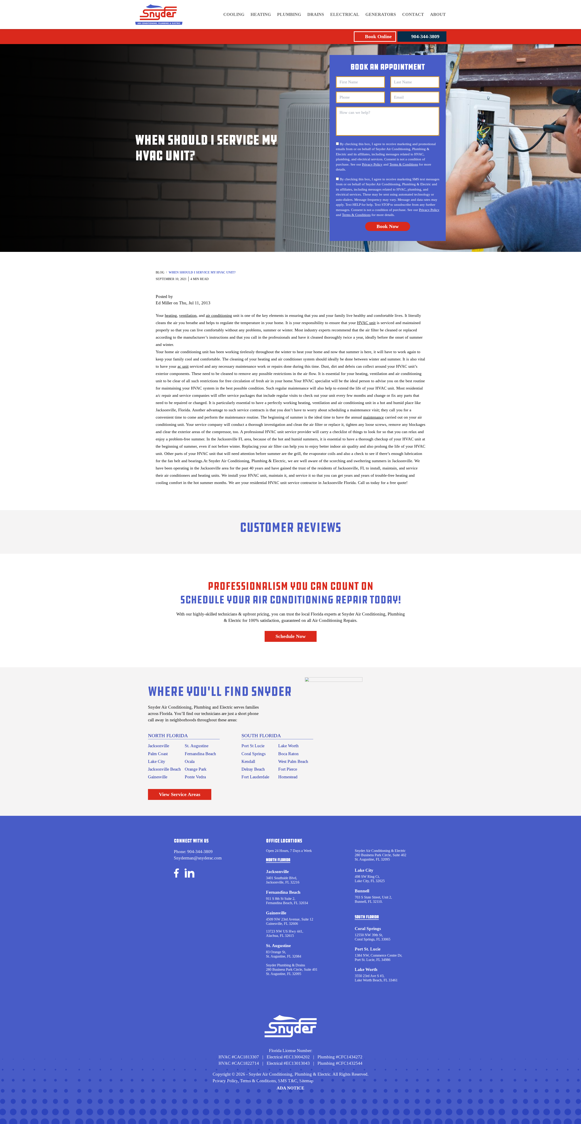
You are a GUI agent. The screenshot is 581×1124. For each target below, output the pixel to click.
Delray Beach (253, 769)
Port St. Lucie (367, 949)
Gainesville (157, 776)
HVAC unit (366, 322)
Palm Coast (158, 753)
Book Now (388, 226)
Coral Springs (253, 753)
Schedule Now (291, 636)
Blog (160, 272)
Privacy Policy (372, 164)
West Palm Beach (293, 761)
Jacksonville (158, 745)
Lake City (156, 761)
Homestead (288, 776)
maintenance (373, 417)
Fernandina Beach (200, 753)
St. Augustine (196, 745)
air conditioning (219, 315)
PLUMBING (289, 14)
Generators (380, 14)
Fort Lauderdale (255, 776)
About (438, 14)
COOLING (233, 14)
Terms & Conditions (403, 164)
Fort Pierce (287, 769)
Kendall (248, 761)
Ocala (189, 761)
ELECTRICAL (344, 14)
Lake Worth (288, 745)
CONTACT (413, 14)
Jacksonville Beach (164, 769)
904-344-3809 (425, 36)
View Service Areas (179, 794)
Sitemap (306, 1080)
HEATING (261, 14)
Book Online (378, 36)
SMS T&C (287, 1080)
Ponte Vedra (195, 776)
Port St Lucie (252, 745)
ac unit (183, 366)
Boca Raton (288, 753)
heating (171, 315)
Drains (315, 14)
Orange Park (196, 769)
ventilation (188, 315)
